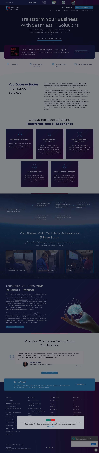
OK (48, 420)
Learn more (50, 426)
